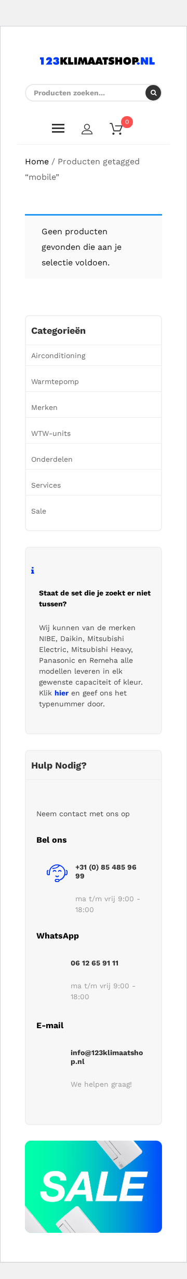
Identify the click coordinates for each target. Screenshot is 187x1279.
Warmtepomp (55, 381)
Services (46, 485)
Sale (38, 511)
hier (62, 693)
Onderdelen (52, 459)
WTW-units (51, 433)
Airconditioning (58, 355)
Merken (44, 407)
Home (37, 161)
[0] (123, 131)
